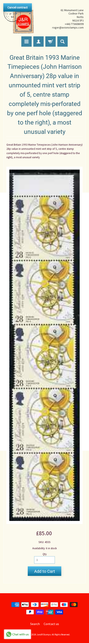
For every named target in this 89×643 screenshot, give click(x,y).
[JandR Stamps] (18, 18)
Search (35, 624)
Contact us (51, 624)
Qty (45, 554)
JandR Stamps (44, 634)
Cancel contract (17, 7)
